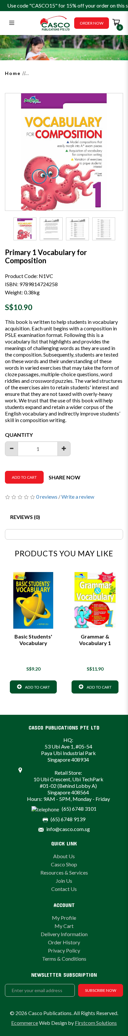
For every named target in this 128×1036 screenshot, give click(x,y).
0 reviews (46, 496)
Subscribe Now (100, 990)
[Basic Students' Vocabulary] (33, 600)
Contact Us (64, 889)
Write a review (77, 496)
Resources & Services (64, 872)
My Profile (64, 918)
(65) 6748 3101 (79, 808)
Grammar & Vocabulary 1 (95, 639)
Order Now (91, 23)
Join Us (64, 881)
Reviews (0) (25, 517)
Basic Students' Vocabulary (33, 639)
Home (13, 73)
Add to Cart (24, 477)
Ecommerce (24, 1023)
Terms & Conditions (64, 958)
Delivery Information (64, 934)
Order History (64, 942)
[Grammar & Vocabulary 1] (95, 600)
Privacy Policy (64, 950)
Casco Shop (64, 864)
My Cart (64, 926)
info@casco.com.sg (68, 829)
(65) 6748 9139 (68, 819)
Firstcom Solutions (96, 1023)
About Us (64, 856)
